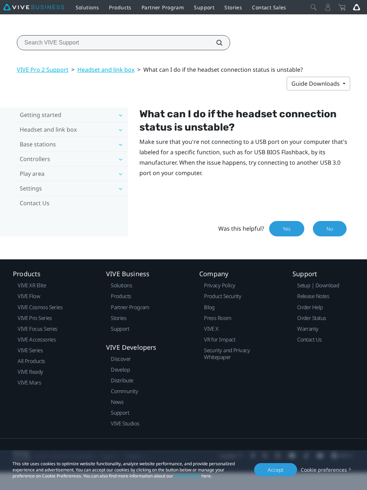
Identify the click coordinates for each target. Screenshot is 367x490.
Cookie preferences (324, 469)
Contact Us (34, 203)
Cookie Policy (187, 476)
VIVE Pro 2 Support (42, 70)
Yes (287, 228)
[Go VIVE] (356, 7)
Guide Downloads (316, 84)
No (330, 228)
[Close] (313, 7)
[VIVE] (33, 7)
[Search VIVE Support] (215, 43)
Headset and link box (105, 70)
